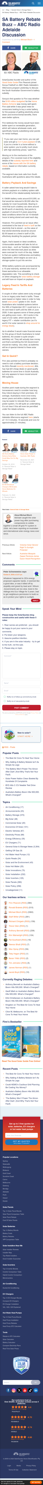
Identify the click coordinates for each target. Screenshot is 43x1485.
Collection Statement (29, 1470)
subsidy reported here (23, 160)
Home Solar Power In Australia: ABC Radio (27, 455)
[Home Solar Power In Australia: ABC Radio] (28, 448)
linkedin (36, 1390)
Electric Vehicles (13, 830)
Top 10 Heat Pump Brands (12, 1317)
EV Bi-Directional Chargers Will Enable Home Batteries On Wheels (9, 487)
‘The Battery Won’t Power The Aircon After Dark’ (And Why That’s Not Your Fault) (22, 1101)
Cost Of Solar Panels (10, 1220)
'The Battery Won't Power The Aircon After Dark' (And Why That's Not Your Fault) (22, 771)
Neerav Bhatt (14, 944)
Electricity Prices (13, 834)
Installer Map (7, 1252)
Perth (5, 1195)
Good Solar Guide (10, 82)
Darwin (5, 1201)
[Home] (3, 10)
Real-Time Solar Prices (11, 1348)
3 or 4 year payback (26, 141)
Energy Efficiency (13, 838)
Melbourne (6, 1182)
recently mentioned (25, 366)
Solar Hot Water (13, 866)
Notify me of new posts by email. (18, 701)
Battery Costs (7, 1233)
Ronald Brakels (15, 907)
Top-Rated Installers (10, 1256)
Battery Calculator (9, 1342)
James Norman (15, 967)
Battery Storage (12, 814)
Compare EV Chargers (11, 1301)
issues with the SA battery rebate (19, 164)
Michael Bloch (26, 39)
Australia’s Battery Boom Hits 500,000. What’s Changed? (22, 985)
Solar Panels (11, 882)
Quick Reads (11, 858)
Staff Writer (14, 916)
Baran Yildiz (14, 958)
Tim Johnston (15, 962)
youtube (25, 1390)
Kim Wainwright (15, 935)
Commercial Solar (13, 822)
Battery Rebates (8, 1236)
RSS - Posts (9, 747)
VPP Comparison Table (11, 1239)
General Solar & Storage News (19, 509)
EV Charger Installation (11, 1304)
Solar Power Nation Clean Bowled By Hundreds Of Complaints (22, 780)
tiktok (30, 1390)
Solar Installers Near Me (12, 1245)
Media (19, 1465)
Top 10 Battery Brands (10, 1230)
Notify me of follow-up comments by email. (21, 697)
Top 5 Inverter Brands (10, 1269)
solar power (13, 301)
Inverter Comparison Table (12, 1272)
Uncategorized (12, 889)
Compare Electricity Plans (12, 1345)
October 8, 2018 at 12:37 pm (12, 574)
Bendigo (5, 1189)
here (31, 417)
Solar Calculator (8, 1339)
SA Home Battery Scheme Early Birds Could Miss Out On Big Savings (10, 457)
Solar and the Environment (17, 862)
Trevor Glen (14, 925)
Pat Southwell (15, 939)
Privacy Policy (34, 713)
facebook (8, 1390)
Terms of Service (19, 714)
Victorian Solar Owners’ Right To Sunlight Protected (29, 547)
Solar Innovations (13, 870)
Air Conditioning (13, 807)
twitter (19, 1390)
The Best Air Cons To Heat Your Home (22, 757)
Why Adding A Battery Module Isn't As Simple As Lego (22, 763)
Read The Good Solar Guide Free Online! (21, 1061)
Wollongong (7, 1167)
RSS (24, 902)
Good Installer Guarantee (12, 1259)
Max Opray (14, 948)
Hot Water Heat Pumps (16, 854)
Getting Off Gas (12, 850)
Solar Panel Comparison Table (13, 1214)
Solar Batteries (9, 1226)
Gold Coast (7, 1173)
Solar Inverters (12, 878)
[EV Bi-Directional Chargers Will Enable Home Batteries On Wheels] (10, 478)
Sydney (5, 1161)
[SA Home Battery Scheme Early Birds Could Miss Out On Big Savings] (10, 448)
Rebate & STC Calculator (11, 1336)
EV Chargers (11, 842)
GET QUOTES (36, 1482)
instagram (14, 1390)
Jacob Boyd (14, 972)
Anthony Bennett (16, 930)
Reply (35, 601)
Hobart (5, 1198)
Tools (5, 1332)
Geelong (6, 1185)
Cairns (5, 1179)
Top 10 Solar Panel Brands (12, 1211)
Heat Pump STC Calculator (12, 1326)
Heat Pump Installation (11, 1320)
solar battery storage (31, 276)
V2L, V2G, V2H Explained (12, 1307)
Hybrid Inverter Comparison (12, 1275)
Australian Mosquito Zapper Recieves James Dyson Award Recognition (30, 556)
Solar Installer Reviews (11, 1249)
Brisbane (6, 1170)
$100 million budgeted (15, 101)
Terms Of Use (13, 1470)
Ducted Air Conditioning (11, 1288)
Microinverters (8, 1278)
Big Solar (10, 818)
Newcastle (6, 1164)
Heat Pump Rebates (10, 1323)
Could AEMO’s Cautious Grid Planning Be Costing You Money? (22, 1086)
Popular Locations (10, 1157)
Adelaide (6, 1192)
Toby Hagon (14, 953)
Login (9, 1465)
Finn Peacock (15, 902)
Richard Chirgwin (16, 921)
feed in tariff (29, 225)
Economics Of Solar (14, 826)
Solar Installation (13, 874)
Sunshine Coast (8, 1176)
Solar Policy (11, 885)
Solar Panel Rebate (9, 1217)
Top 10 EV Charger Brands (12, 1298)
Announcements (13, 810)
